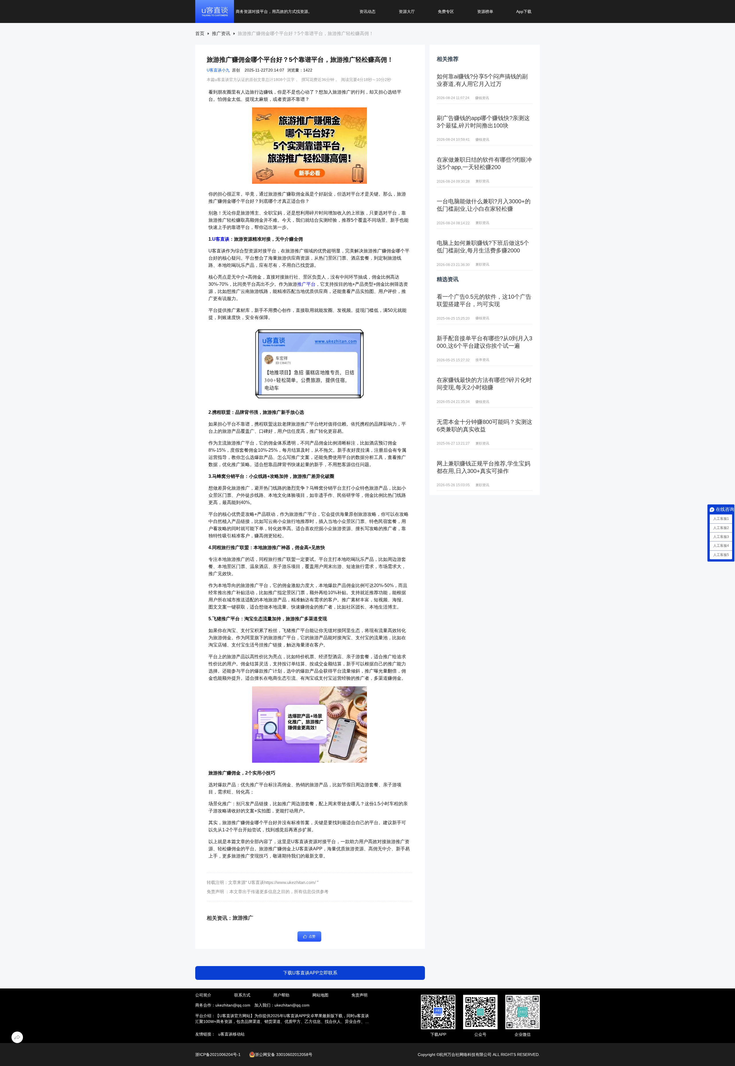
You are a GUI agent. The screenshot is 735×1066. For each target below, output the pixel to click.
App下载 (523, 11)
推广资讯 (221, 33)
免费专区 (446, 11)
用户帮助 (281, 995)
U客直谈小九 (218, 70)
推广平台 (306, 284)
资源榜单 (485, 11)
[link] (199, 34)
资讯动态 (367, 11)
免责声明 (359, 995)
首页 (199, 33)
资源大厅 (407, 11)
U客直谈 (220, 239)
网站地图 (320, 995)
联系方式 (242, 995)
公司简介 (203, 995)
